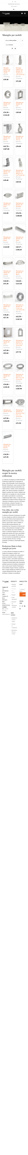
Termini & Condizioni (14, 625)
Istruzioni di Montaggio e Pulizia (14, 604)
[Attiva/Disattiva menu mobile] (25, 13)
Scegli (8, 105)
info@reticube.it (6, 614)
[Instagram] (22, 606)
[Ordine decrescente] (22, 40)
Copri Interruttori (14, 598)
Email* (21, 584)
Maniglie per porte (14, 585)
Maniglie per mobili (14, 590)
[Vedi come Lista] (15, 48)
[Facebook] (20, 606)
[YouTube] (24, 606)
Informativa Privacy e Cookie (14, 631)
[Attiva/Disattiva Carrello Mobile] (22, 13)
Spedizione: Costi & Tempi (14, 619)
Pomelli (13, 595)
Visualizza (8, 71)
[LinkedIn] (20, 608)
